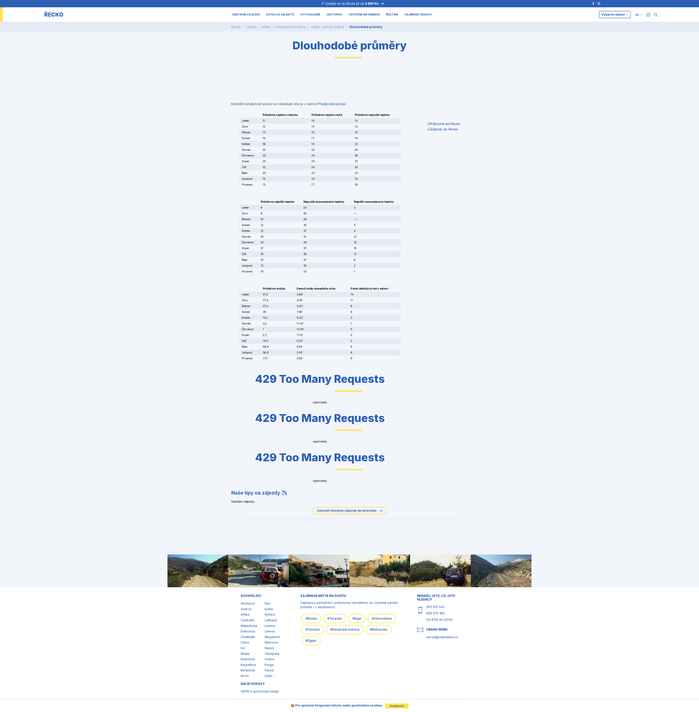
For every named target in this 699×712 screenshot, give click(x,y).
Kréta (269, 609)
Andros (246, 609)
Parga (269, 665)
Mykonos (271, 642)
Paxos (269, 670)
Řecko (236, 27)
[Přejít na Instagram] (599, 3)
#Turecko (334, 618)
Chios (245, 642)
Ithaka (245, 654)
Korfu (245, 676)
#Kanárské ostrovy (345, 629)
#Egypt (310, 640)
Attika (266, 27)
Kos (267, 603)
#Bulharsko (379, 629)
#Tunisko (312, 629)
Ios (243, 648)
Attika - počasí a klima (327, 27)
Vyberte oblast (613, 14)
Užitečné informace (291, 27)
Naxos (269, 648)
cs (637, 14)
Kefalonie (248, 670)
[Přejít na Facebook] (592, 3)
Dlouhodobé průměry (366, 27)
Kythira (270, 614)
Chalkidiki (248, 637)
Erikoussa (248, 631)
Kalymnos (248, 659)
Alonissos (248, 603)
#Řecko (311, 618)
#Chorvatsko (382, 618)
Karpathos (248, 665)
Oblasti (251, 27)
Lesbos (270, 626)
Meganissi (272, 637)
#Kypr (357, 618)
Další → (270, 676)
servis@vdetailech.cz (442, 637)
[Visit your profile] (648, 14)
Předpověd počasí (332, 104)
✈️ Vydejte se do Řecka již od (349, 3)
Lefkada (271, 620)
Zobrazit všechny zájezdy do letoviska (347, 510)
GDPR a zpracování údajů (260, 691)
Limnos (270, 631)
